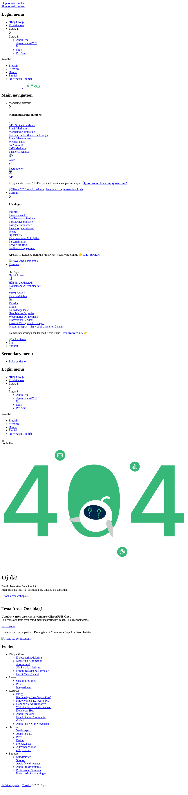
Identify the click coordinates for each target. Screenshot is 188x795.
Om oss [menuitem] (13, 727)
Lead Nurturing (18, 244)
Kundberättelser (18, 296)
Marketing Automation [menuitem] (29, 660)
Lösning (13, 192)
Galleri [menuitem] (20, 720)
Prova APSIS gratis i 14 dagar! (26, 323)
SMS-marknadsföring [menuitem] (28, 667)
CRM (12, 159)
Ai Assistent (16, 145)
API (11, 176)
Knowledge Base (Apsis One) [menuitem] (33, 697)
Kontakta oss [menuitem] (23, 743)
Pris (11, 342)
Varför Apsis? (17, 292)
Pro (18, 46)
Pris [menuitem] (18, 684)
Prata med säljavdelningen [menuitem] (31, 773)
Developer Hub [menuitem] (25, 710)
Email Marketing (18, 128)
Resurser (14, 264)
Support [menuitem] (13, 753)
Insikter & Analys (19, 151)
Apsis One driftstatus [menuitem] (28, 763)
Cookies (26, 785)
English (13, 65)
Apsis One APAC (26, 43)
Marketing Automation (22, 131)
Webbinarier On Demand (23, 316)
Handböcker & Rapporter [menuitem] (31, 703)
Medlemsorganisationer (22, 218)
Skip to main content (13, 3)
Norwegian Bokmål (20, 78)
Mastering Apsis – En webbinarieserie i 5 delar (36, 326)
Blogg (12, 306)
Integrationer (16, 168)
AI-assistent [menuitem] (23, 664)
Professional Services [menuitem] (28, 770)
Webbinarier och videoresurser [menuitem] (33, 707)
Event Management (20, 138)
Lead (19, 49)
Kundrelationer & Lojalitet (24, 238)
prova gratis (8, 626)
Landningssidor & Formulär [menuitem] (32, 670)
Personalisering (17, 241)
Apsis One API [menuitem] (25, 713)
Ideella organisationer (21, 228)
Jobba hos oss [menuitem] (24, 733)
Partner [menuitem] (20, 740)
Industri (13, 211)
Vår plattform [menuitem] (16, 654)
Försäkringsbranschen (21, 221)
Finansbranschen (18, 215)
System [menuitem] (13, 677)
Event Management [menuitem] (27, 674)
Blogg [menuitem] (19, 694)
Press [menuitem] (19, 737)
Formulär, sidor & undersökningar (28, 135)
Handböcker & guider (21, 313)
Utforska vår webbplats (14, 595)
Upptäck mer (16, 275)
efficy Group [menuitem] (23, 750)
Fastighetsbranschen (20, 225)
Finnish (13, 75)
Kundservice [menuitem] (23, 756)
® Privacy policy (11, 785)
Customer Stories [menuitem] (26, 680)
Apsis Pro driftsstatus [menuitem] (28, 766)
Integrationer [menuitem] (23, 687)
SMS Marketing (18, 148)
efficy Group (16, 22)
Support (13, 345)
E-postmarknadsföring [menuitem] (29, 657)
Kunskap (14, 303)
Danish (13, 72)
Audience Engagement (22, 248)
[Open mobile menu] (2, 441)
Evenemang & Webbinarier (24, 285)
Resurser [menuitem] (14, 690)
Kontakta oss (16, 25)
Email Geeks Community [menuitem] (31, 717)
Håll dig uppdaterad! (21, 282)
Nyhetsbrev (15, 234)
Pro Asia (21, 53)
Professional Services (21, 319)
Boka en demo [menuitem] (17, 361)
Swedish (14, 68)
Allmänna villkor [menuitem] (26, 746)
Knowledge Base (19, 310)
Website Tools (17, 141)
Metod (12, 231)
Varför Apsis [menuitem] (23, 730)
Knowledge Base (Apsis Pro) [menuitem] (33, 700)
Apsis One (22, 39)
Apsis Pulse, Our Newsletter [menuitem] (32, 723)
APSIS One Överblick (22, 125)
